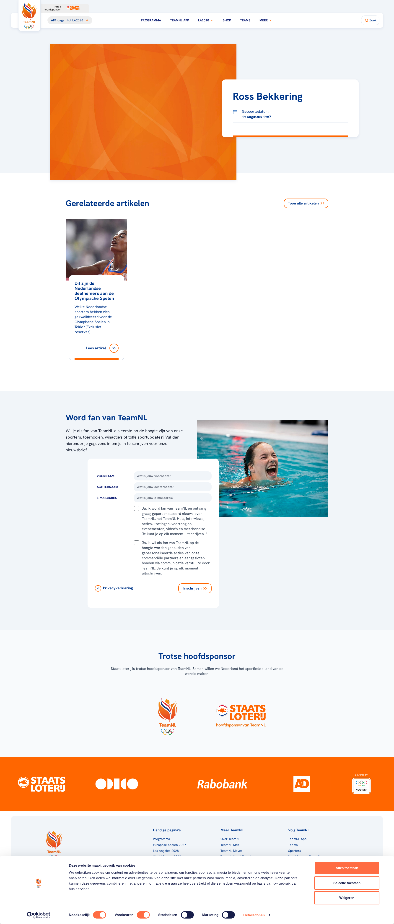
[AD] (301, 784)
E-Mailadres (107, 498)
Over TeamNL (230, 839)
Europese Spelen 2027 (169, 845)
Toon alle (303, 203)
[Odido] (116, 784)
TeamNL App (179, 20)
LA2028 (203, 20)
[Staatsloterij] (41, 784)
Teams (245, 20)
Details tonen (253, 915)
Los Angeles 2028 (166, 851)
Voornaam (105, 476)
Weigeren (346, 898)
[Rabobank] (222, 784)
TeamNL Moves (231, 851)
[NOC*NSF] (361, 784)
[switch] (143, 915)
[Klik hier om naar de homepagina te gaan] (29, 15)
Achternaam (107, 487)
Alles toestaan (347, 868)
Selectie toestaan (346, 883)
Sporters (294, 851)
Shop (227, 20)
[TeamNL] (167, 715)
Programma (151, 20)
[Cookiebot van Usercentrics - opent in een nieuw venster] (39, 915)
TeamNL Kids (229, 845)
